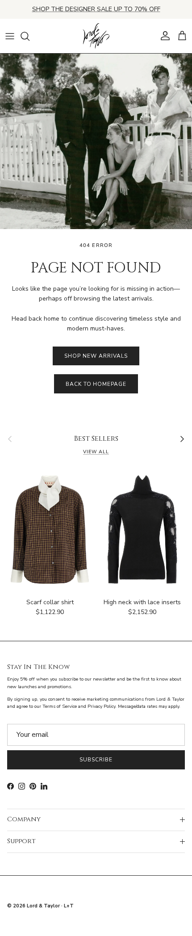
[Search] (29, 36)
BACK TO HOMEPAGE (96, 384)
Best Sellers (96, 439)
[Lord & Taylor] (96, 36)
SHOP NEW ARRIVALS (95, 355)
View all (96, 451)
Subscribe (96, 759)
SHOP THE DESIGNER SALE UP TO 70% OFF (96, 9)
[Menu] (10, 36)
